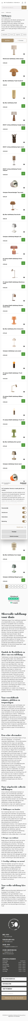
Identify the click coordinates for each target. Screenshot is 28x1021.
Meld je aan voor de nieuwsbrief (14, 998)
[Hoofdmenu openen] (2, 3)
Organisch (18, 34)
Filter (8, 40)
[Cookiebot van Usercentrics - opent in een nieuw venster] (20, 483)
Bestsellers (5, 34)
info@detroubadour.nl (10, 946)
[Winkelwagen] (25, 2)
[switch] (24, 512)
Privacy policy (22, 1015)
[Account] (22, 2)
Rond (11, 34)
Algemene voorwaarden (14, 1016)
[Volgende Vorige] (25, 586)
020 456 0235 (8, 936)
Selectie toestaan (14, 536)
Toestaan (14, 531)
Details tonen (20, 527)
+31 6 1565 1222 (8, 941)
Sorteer (21, 40)
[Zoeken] (24, 7)
